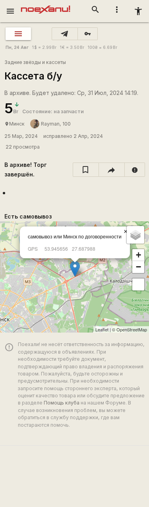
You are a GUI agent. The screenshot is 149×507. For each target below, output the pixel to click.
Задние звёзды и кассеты (35, 62)
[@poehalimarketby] (65, 33)
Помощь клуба (61, 403)
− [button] (138, 267)
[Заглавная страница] (45, 5)
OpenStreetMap (131, 329)
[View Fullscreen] (138, 284)
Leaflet (101, 329)
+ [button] (138, 255)
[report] (135, 170)
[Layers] (135, 235)
